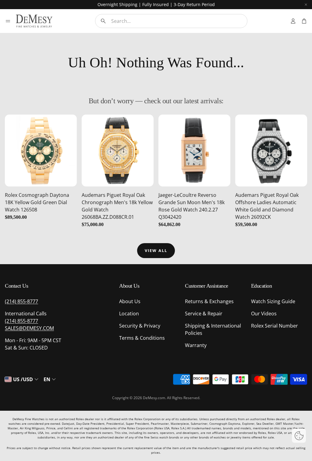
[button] (171, 21)
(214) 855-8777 (21, 301)
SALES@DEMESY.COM (29, 328)
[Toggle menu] (8, 21)
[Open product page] (41, 150)
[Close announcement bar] (305, 4)
